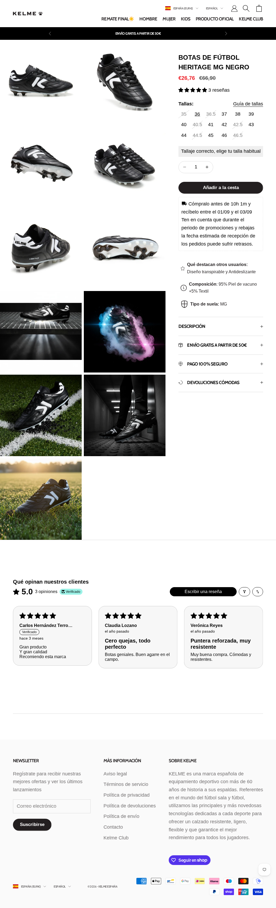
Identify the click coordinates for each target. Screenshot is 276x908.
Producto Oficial (215, 19)
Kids (185, 19)
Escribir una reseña (203, 591)
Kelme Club (251, 19)
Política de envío (121, 816)
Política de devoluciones (130, 805)
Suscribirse (32, 824)
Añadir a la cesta (221, 187)
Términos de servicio (126, 784)
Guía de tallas (248, 104)
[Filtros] (244, 591)
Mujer (169, 19)
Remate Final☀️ (117, 19)
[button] (193, 90)
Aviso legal (115, 773)
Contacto (113, 827)
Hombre (148, 19)
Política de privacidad (127, 795)
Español (212, 8)
